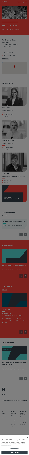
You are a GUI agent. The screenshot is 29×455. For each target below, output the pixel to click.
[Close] (27, 437)
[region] (14, 445)
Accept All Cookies (14, 452)
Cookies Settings (14, 448)
